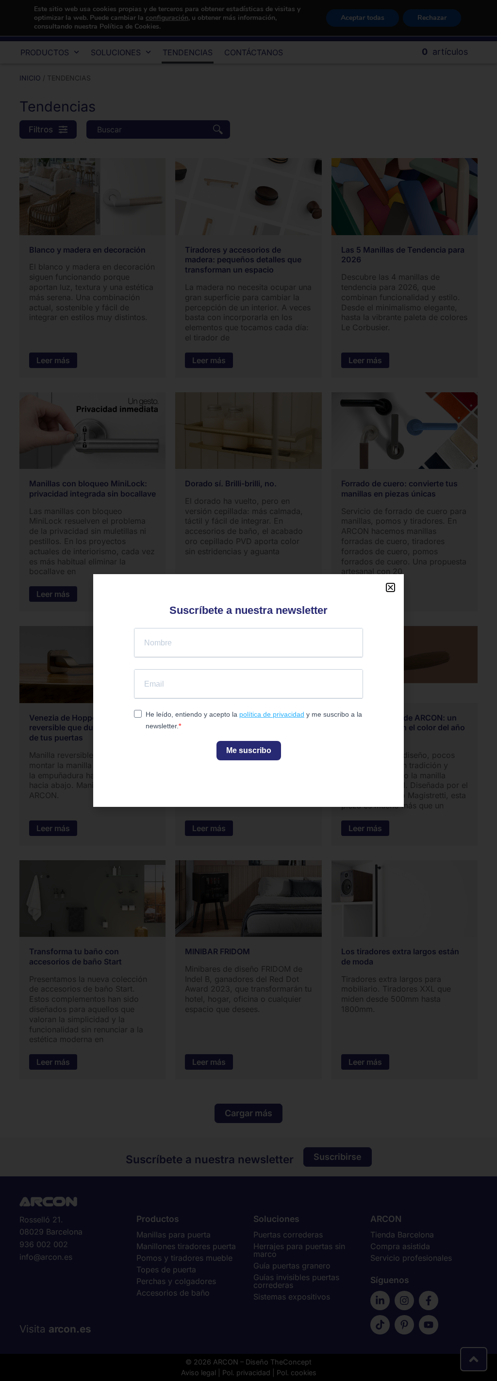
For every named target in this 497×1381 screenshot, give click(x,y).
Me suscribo (248, 750)
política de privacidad (271, 714)
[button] (390, 587)
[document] (248, 690)
